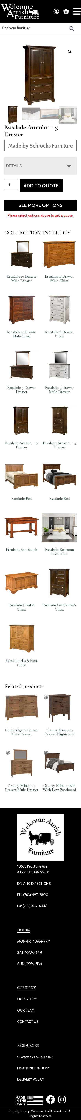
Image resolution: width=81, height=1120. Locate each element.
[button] (69, 51)
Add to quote (41, 186)
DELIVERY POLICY (30, 1079)
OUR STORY (27, 999)
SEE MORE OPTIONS (40, 205)
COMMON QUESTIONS (35, 1057)
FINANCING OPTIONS (33, 1068)
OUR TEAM (26, 1010)
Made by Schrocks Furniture (40, 145)
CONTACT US (28, 1021)
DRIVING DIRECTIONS (34, 883)
